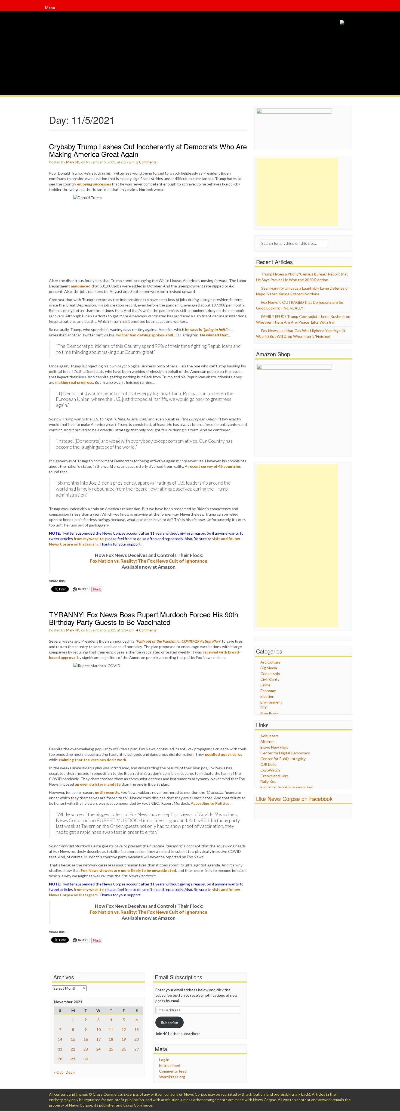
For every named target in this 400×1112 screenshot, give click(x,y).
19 (124, 1039)
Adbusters (269, 735)
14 (60, 1039)
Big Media (268, 667)
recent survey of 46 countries (214, 466)
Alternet (267, 741)
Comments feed (173, 1071)
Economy (268, 690)
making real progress (74, 382)
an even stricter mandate (98, 784)
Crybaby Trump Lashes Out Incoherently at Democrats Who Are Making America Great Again (148, 150)
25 (111, 1049)
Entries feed (169, 1065)
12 (124, 1029)
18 (111, 1039)
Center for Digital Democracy (285, 753)
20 (136, 1039)
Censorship (270, 673)
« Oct (58, 1072)
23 (86, 1049)
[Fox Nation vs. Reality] (342, 22)
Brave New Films (274, 747)
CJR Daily (268, 764)
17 (98, 1039)
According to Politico (210, 803)
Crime (265, 685)
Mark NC (73, 162)
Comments (147, 162)
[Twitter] (349, 8)
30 (86, 1059)
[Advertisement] (297, 192)
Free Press (269, 713)
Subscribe (169, 1022)
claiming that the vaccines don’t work (92, 759)
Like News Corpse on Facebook (294, 799)
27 (136, 1049)
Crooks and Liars (274, 775)
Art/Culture (270, 662)
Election (267, 696)
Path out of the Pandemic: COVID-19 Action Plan (178, 641)
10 (98, 1029)
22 (73, 1049)
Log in (164, 1059)
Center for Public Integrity (283, 758)
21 (60, 1049)
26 (124, 1049)
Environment (271, 702)
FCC (264, 707)
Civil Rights (269, 679)
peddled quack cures (223, 754)
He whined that (214, 335)
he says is (206, 329)
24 (98, 1049)
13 (136, 1029)
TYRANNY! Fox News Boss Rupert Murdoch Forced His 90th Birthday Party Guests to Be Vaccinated (143, 618)
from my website (89, 538)
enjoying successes (94, 184)
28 (60, 1059)
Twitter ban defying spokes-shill (144, 335)
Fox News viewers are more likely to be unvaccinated (128, 870)
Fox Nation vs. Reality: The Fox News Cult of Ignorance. (149, 561)
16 (86, 1039)
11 (111, 1029)
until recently (107, 792)
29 (73, 1059)
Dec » (70, 1072)
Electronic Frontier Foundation (286, 787)
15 (73, 1039)
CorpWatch (270, 770)
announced (81, 286)
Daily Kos (268, 781)
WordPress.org (172, 1076)
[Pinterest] (350, 8)
